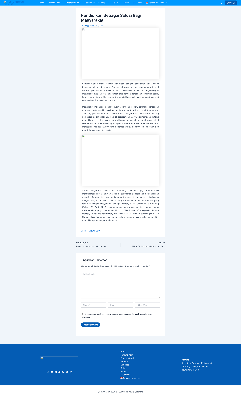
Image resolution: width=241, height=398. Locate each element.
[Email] (67, 372)
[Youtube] (52, 372)
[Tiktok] (59, 372)
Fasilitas (88, 3)
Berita (126, 3)
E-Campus (137, 3)
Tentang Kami (54, 3)
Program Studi (72, 3)
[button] (61, 3)
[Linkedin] (55, 372)
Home (41, 3)
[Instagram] (48, 372)
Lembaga (102, 3)
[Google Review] (63, 372)
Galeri (115, 3)
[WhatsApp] (71, 372)
